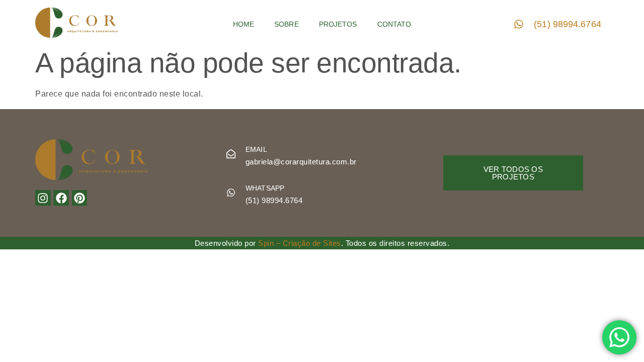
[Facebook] (61, 198)
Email (256, 149)
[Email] (230, 153)
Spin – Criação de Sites (299, 243)
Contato (394, 24)
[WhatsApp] (230, 192)
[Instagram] (43, 198)
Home (243, 24)
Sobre (286, 24)
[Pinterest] (80, 198)
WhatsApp (265, 188)
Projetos (338, 24)
